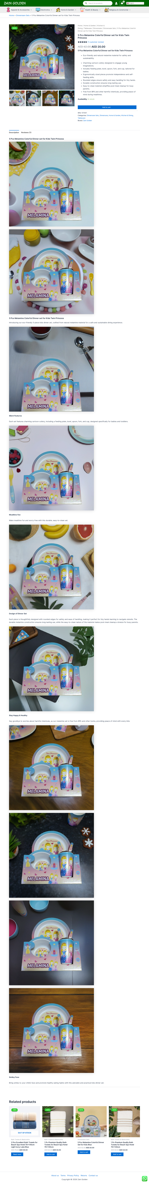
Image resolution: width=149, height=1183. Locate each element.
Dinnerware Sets (23, 15)
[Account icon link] (116, 3)
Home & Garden (90, 26)
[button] (31, 10)
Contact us (93, 1175)
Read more (17, 1154)
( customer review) (96, 42)
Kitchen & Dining (127, 115)
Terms (63, 1175)
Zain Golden (87, 120)
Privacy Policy (73, 1175)
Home (11, 15)
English (131, 3)
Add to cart (106, 107)
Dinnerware (97, 28)
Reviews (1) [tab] (26, 132)
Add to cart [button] (51, 1154)
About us (55, 1175)
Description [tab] (14, 132)
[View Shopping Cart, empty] (122, 3)
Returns (84, 1175)
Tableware (88, 28)
